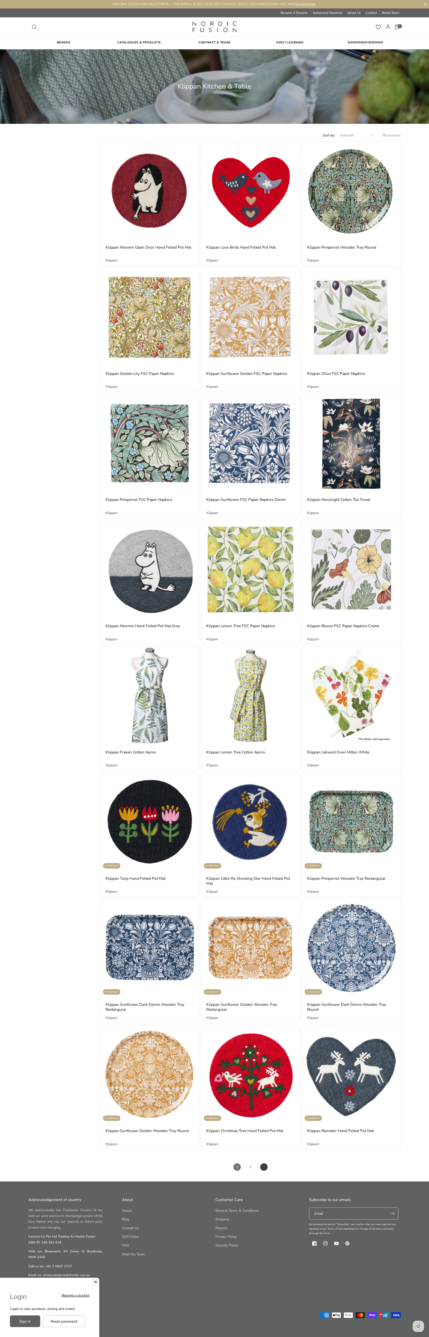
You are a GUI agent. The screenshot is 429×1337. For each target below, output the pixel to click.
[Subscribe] (392, 1213)
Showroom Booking (365, 42)
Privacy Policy (226, 1236)
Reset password (63, 1321)
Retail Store (390, 13)
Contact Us (130, 1228)
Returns (221, 1228)
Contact (371, 13)
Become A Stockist (294, 13)
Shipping (222, 1219)
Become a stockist (75, 1295)
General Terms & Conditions (237, 1210)
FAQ (125, 1245)
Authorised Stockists (327, 13)
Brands (64, 42)
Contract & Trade (214, 42)
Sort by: (329, 135)
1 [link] (237, 1167)
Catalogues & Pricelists (139, 42)
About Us (354, 13)
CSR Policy (130, 1236)
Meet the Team (133, 1254)
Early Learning (289, 42)
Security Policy (226, 1245)
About (127, 1210)
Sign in (25, 1321)
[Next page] (264, 1167)
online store (305, 4)
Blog (125, 1219)
